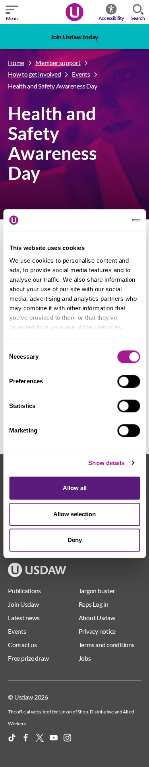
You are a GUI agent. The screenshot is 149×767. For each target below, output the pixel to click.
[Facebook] (26, 738)
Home (16, 62)
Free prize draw (28, 658)
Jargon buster (97, 590)
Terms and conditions (107, 644)
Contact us (22, 644)
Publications (24, 590)
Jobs (85, 658)
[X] (40, 738)
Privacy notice (97, 631)
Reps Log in (93, 604)
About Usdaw (97, 617)
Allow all (75, 487)
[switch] (128, 381)
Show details (106, 462)
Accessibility (111, 18)
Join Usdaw (23, 604)
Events (81, 74)
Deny (75, 539)
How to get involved (34, 74)
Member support (58, 62)
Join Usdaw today (74, 36)
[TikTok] (12, 738)
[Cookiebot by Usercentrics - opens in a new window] (106, 220)
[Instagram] (68, 738)
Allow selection (74, 514)
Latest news (23, 617)
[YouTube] (54, 738)
